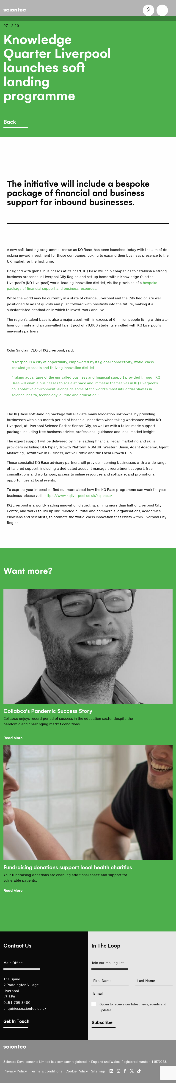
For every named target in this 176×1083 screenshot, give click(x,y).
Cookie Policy (77, 1071)
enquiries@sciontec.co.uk (24, 1009)
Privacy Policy (15, 1071)
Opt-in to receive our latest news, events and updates (132, 1007)
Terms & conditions (46, 1071)
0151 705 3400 (16, 1003)
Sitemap (98, 1071)
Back (9, 122)
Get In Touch (16, 1021)
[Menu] (162, 10)
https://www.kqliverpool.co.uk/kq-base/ (78, 496)
